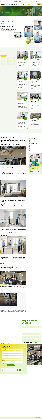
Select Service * (3, 348)
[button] (6, 300)
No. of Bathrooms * (4, 355)
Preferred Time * (3, 360)
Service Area (7, 12)
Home (3, 12)
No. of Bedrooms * (4, 353)
